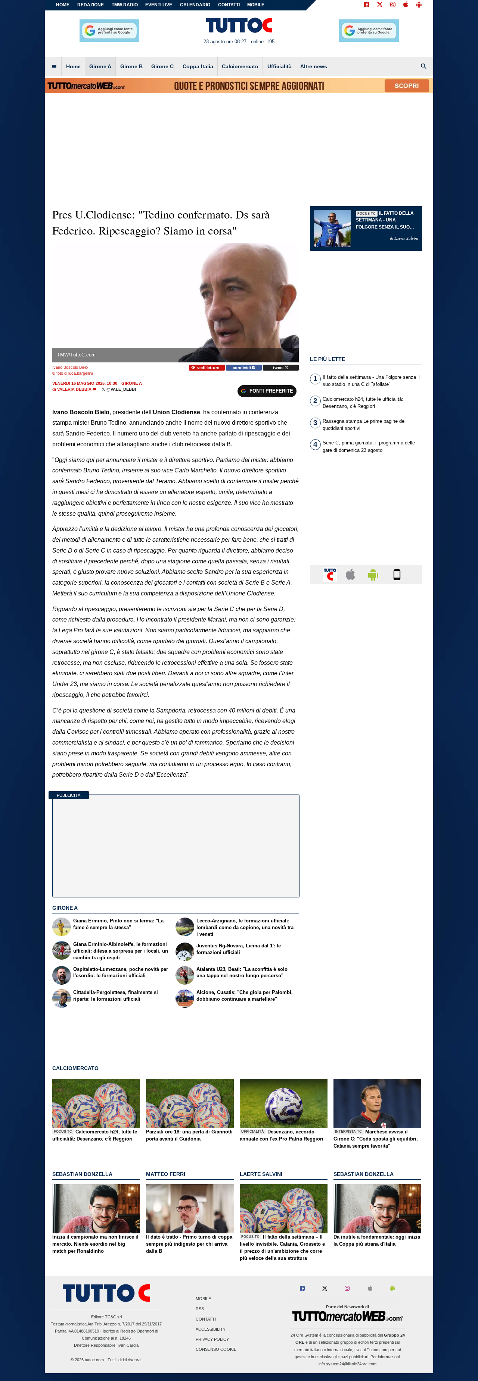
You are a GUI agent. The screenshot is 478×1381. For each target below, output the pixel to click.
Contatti (206, 1319)
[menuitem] (54, 66)
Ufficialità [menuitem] (279, 66)
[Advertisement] (366, 878)
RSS (200, 1309)
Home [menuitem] (73, 66)
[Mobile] (397, 574)
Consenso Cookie (216, 1349)
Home (62, 5)
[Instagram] (393, 5)
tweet (279, 367)
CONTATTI (229, 5)
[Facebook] (366, 5)
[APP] (331, 574)
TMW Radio (125, 5)
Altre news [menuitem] (313, 66)
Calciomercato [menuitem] (240, 66)
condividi (242, 367)
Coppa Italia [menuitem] (198, 66)
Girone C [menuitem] (162, 66)
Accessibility (211, 1329)
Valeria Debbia (74, 389)
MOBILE (255, 5)
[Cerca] (423, 66)
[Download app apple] (405, 5)
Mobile (203, 1299)
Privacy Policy (212, 1339)
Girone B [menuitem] (131, 66)
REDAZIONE (90, 5)
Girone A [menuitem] (100, 66)
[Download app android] (419, 5)
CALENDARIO (195, 5)
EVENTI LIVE (158, 5)
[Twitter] (380, 5)
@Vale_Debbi (120, 389)
